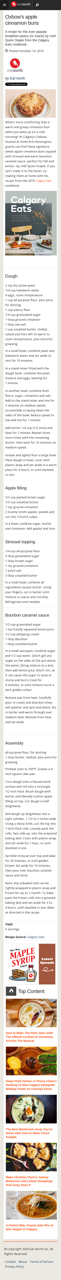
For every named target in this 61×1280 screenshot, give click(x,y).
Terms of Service (41, 1262)
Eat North (17, 78)
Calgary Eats (35, 937)
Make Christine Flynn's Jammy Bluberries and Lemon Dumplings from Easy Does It (29, 1181)
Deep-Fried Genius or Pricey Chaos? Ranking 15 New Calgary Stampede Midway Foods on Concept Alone (31, 1085)
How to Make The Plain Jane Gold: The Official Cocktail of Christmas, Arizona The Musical (30, 1036)
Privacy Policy (14, 1266)
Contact (10, 1262)
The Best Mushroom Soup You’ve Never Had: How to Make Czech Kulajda (29, 1133)
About (23, 1262)
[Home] (20, 3)
